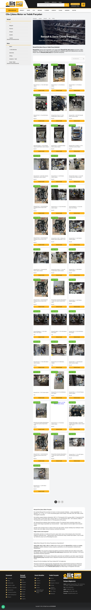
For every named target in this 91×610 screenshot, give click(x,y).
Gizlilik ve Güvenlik (12, 587)
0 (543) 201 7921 (68, 589)
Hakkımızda (54, 2)
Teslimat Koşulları (12, 592)
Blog (9, 580)
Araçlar (40, 18)
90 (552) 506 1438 (70, 591)
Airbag (10, 55)
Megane (40, 10)
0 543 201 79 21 (75, 6)
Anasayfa (35, 18)
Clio (34, 10)
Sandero (67, 10)
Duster (74, 10)
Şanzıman (11, 52)
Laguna (11, 38)
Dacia (28, 10)
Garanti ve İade (11, 585)
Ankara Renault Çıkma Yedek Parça (40, 591)
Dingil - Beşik (12, 62)
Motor (10, 46)
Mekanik (53, 593)
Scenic (23, 591)
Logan (60, 10)
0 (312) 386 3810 (68, 587)
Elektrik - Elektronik (53, 588)
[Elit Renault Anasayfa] (14, 4)
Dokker (38, 587)
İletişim (60, 2)
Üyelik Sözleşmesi (12, 594)
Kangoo (54, 10)
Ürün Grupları (12, 10)
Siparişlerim (47, 2)
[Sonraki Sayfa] (62, 501)
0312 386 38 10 (75, 4)
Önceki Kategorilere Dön (13, 39)
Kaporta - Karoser (55, 583)
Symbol (11, 34)
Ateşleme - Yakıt (13, 59)
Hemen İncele (41, 90)
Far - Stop (53, 591)
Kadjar (23, 596)
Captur (23, 594)
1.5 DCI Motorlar (13, 49)
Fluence (47, 10)
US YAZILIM (53, 606)
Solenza (38, 580)
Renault (22, 10)
